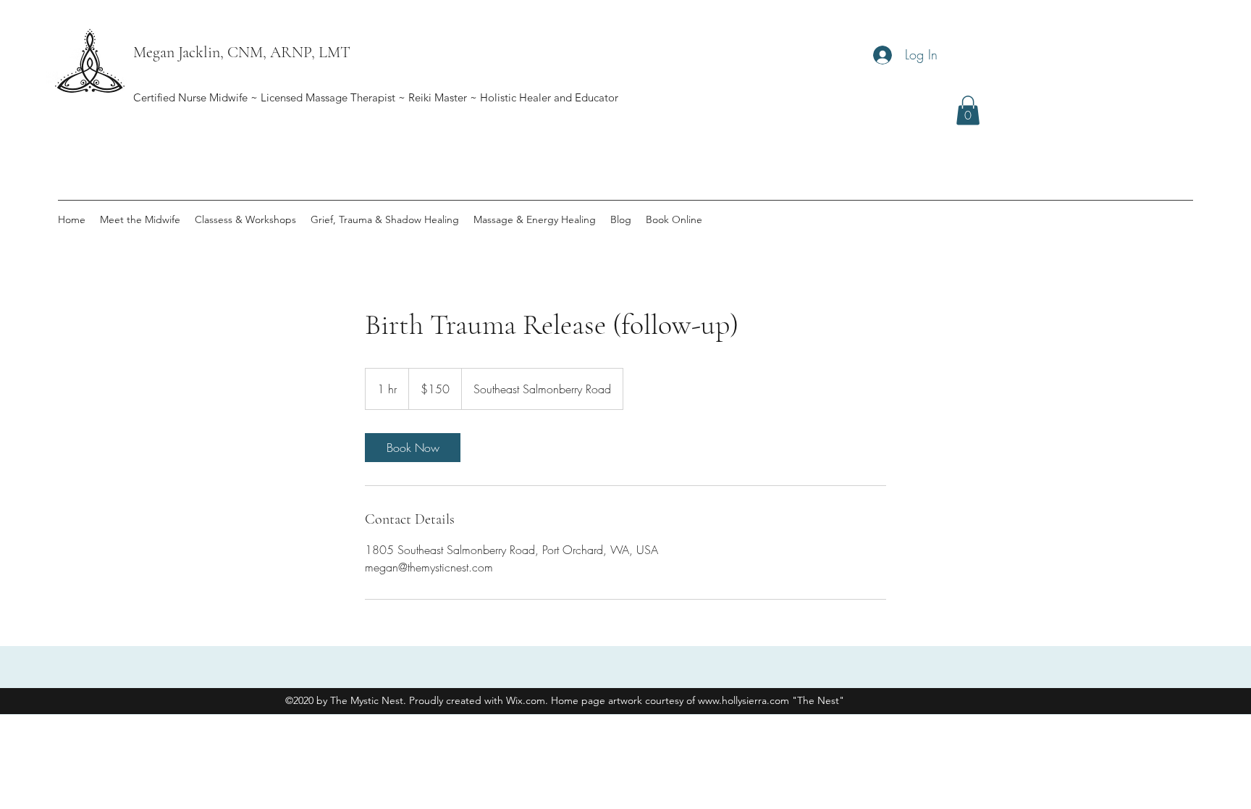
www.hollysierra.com (743, 700)
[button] (968, 110)
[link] (412, 447)
